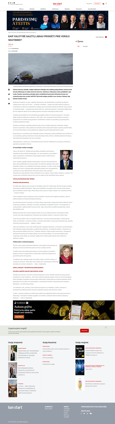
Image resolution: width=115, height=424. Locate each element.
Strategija (85, 46)
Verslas (21, 9)
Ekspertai (43, 9)
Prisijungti (97, 3)
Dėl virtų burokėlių (48, 357)
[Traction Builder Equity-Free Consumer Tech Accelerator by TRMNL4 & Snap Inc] (79, 351)
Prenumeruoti (89, 3)
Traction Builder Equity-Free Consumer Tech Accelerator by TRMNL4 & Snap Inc (94, 353)
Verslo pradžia (13, 32)
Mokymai (32, 9)
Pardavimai (46, 346)
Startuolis (21, 365)
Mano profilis (48, 409)
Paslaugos (79, 9)
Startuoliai (55, 9)
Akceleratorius (90, 348)
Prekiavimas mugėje (49, 364)
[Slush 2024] (79, 367)
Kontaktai (66, 411)
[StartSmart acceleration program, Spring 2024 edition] (79, 384)
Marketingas (22, 348)
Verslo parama (96, 366)
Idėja (78, 46)
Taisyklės (66, 417)
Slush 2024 (88, 369)
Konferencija (100, 365)
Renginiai (67, 9)
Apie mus (66, 415)
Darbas (66, 413)
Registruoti (84, 330)
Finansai (20, 383)
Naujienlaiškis (92, 9)
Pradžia (9, 32)
